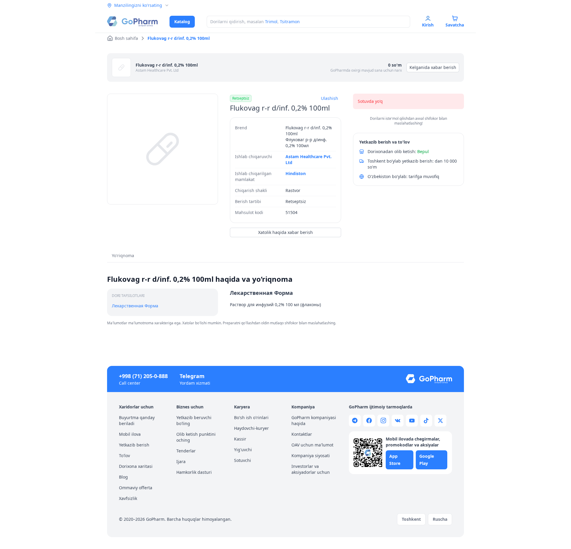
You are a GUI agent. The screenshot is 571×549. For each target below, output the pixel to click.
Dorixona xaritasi (136, 466)
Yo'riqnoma (123, 255)
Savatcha (454, 25)
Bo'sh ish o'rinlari (251, 417)
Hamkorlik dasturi (194, 472)
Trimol (271, 21)
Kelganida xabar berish (433, 67)
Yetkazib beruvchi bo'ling (193, 420)
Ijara (181, 461)
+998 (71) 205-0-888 (143, 376)
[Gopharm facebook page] (369, 421)
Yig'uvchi (243, 449)
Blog (123, 477)
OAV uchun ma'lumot (312, 445)
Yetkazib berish (134, 445)
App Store (394, 459)
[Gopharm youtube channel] (412, 421)
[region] (162, 149)
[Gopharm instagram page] (383, 421)
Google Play (426, 459)
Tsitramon (290, 21)
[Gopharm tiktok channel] (426, 421)
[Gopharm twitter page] (440, 421)
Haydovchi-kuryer (251, 428)
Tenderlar (186, 451)
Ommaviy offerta (135, 487)
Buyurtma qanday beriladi (137, 420)
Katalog (182, 21)
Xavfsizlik (128, 498)
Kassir (240, 439)
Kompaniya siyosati (310, 455)
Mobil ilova (130, 434)
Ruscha (440, 519)
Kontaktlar (301, 434)
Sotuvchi (242, 460)
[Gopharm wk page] (398, 421)
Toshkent (411, 519)
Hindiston (296, 173)
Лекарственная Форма (135, 306)
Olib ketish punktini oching (196, 437)
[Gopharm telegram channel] (355, 421)
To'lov (124, 455)
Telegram (192, 376)
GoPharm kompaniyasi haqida (313, 420)
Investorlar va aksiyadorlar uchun (310, 469)
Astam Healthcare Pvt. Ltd (157, 70)
